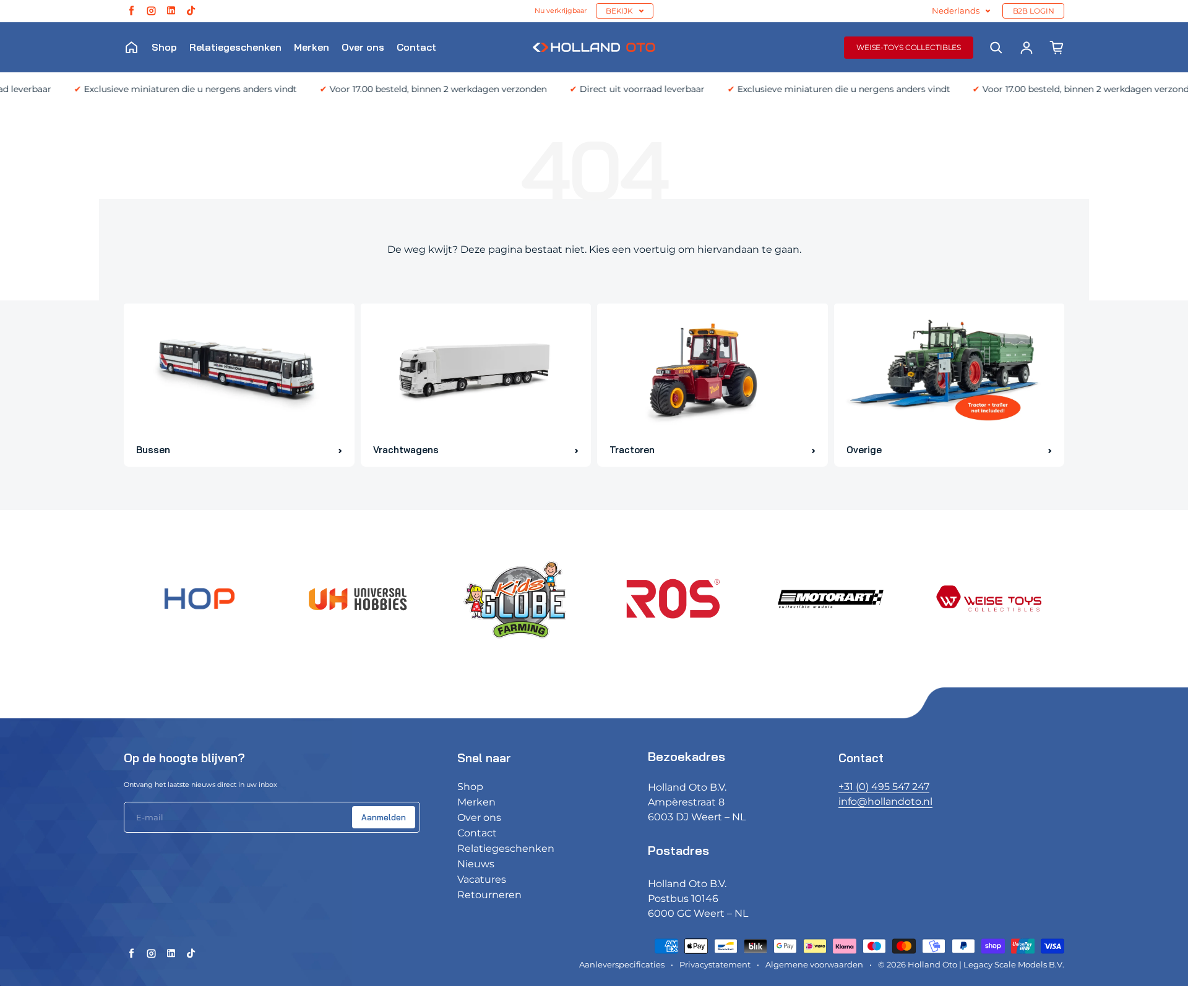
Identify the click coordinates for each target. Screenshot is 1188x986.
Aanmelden (383, 817)
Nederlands (955, 10)
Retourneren (489, 895)
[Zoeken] (996, 47)
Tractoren (632, 450)
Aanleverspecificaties (622, 964)
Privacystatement (715, 964)
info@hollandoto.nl (885, 801)
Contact (416, 47)
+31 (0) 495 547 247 (883, 787)
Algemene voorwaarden (814, 964)
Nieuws (475, 864)
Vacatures (481, 879)
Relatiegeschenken (235, 47)
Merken (311, 47)
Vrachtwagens (406, 450)
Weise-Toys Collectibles (908, 47)
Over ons (363, 47)
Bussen (153, 450)
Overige (864, 450)
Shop (164, 47)
